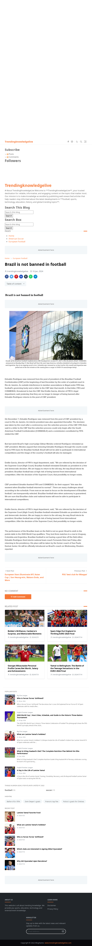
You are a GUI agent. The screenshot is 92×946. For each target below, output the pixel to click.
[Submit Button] (63, 931)
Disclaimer (51, 905)
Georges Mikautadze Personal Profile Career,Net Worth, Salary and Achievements (23, 668)
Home (11, 235)
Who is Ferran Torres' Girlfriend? (30, 698)
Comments (13, 157)
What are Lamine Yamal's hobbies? (31, 734)
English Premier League (25, 712)
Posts (11, 154)
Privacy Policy (52, 909)
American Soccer (16, 238)
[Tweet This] (11, 276)
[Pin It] (16, 276)
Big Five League (22, 695)
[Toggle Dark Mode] (77, 142)
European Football (17, 241)
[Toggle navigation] (85, 142)
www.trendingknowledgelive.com (58, 943)
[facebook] (68, 141)
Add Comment (19, 597)
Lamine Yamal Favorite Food (28, 812)
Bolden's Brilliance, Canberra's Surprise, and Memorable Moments (24, 632)
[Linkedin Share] (21, 276)
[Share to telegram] (35, 276)
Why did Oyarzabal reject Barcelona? (32, 861)
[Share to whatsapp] (31, 276)
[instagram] (72, 141)
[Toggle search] (81, 142)
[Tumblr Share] (26, 276)
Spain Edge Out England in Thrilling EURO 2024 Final (63, 632)
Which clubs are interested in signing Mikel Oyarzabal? (39, 849)
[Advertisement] (46, 17)
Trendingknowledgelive (19, 141)
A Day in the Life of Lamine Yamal (31, 770)
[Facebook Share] (7, 276)
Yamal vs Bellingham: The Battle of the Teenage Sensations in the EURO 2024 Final (67, 668)
